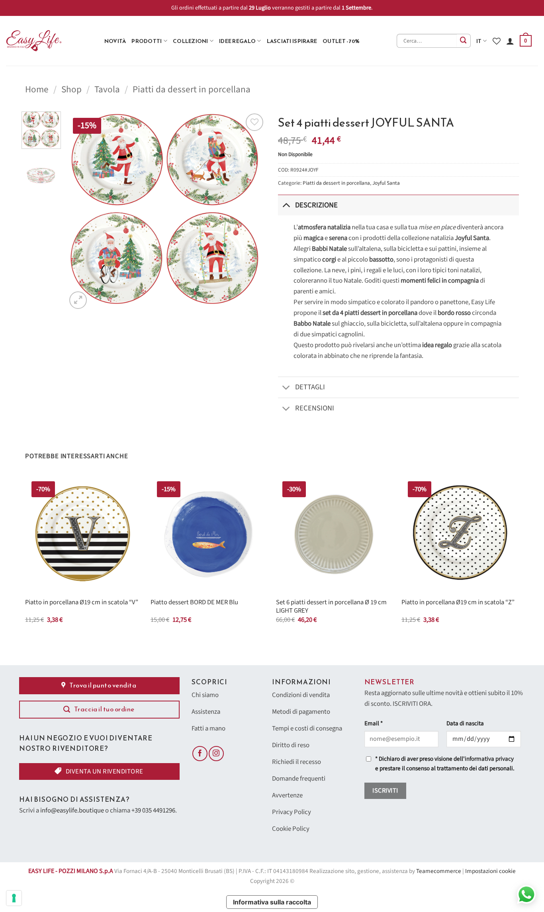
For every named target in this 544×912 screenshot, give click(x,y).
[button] (526, 41)
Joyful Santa (386, 183)
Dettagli (310, 387)
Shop (71, 89)
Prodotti (146, 41)
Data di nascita (465, 723)
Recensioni (314, 408)
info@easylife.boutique (72, 810)
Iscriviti (385, 790)
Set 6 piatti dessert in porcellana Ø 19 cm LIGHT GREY (331, 606)
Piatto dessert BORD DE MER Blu (194, 602)
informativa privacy (489, 759)
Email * (373, 723)
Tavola (107, 89)
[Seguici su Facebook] (199, 753)
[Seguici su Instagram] (216, 753)
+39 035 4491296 (153, 810)
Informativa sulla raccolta (272, 902)
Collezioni (190, 41)
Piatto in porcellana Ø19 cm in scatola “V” (81, 602)
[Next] (252, 211)
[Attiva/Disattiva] (286, 205)
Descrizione (316, 205)
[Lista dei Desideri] (497, 41)
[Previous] (80, 211)
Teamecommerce (438, 871)
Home (37, 89)
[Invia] (464, 41)
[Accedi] (510, 41)
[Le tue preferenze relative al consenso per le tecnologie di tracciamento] (14, 898)
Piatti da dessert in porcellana (191, 89)
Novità (115, 41)
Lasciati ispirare (292, 41)
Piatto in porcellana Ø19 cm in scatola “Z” (458, 602)
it (479, 41)
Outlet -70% (341, 41)
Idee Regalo (237, 41)
